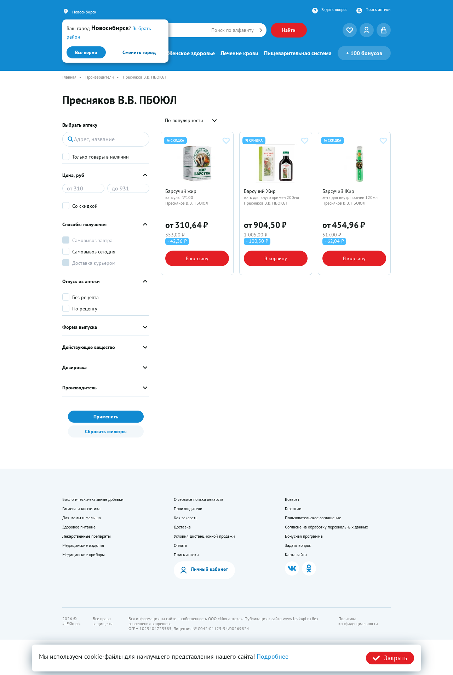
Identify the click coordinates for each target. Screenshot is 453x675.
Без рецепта (85, 297)
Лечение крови (239, 53)
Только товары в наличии (100, 157)
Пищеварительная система (298, 53)
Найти (289, 30)
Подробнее (272, 656)
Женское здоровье (191, 53)
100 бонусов (364, 53)
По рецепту (84, 308)
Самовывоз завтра (92, 240)
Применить (105, 416)
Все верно (86, 52)
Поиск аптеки (378, 9)
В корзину (197, 258)
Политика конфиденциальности (358, 621)
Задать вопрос (334, 9)
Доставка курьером (93, 263)
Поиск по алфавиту (232, 30)
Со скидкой (85, 206)
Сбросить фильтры (106, 431)
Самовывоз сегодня (93, 251)
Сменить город (139, 52)
